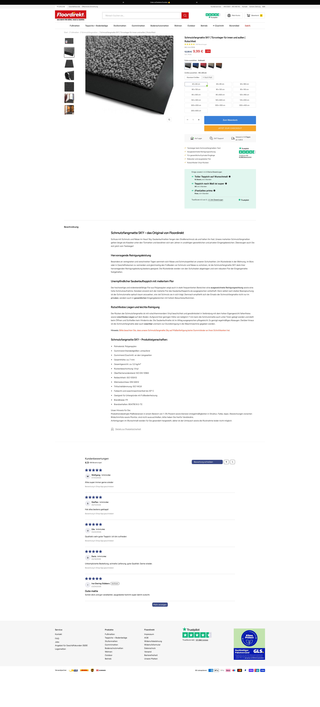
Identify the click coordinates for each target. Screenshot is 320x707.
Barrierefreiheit (151, 655)
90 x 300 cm (196, 95)
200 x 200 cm (196, 105)
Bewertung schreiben (203, 462)
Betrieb (204, 25)
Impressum (149, 634)
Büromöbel (234, 25)
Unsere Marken (151, 659)
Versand (147, 652)
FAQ (57, 638)
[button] (189, 44)
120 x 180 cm (244, 95)
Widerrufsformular (152, 645)
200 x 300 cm (220, 105)
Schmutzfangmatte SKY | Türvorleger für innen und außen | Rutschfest (127, 32)
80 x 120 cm (196, 89)
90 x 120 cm (220, 89)
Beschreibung (71, 227)
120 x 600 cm (220, 100)
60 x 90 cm (220, 84)
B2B (263, 6)
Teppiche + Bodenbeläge (96, 25)
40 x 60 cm (196, 84)
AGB (146, 638)
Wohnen (178, 25)
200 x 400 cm (244, 105)
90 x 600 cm (220, 95)
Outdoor (191, 25)
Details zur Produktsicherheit (128, 429)
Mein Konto (236, 15)
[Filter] (226, 462)
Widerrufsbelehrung (153, 641)
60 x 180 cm (244, 84)
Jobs (57, 642)
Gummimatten (138, 25)
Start (66, 32)
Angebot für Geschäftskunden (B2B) (71, 645)
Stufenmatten (120, 25)
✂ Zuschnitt (218, 25)
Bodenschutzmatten (159, 25)
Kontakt (245, 6)
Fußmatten (75, 25)
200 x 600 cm (196, 111)
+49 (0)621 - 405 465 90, (231, 6)
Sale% (247, 25)
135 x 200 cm (244, 100)
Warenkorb (256, 15)
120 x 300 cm (196, 100)
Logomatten (60, 649)
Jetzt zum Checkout (230, 128)
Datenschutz (150, 648)
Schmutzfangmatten (90, 32)
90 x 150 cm (244, 89)
